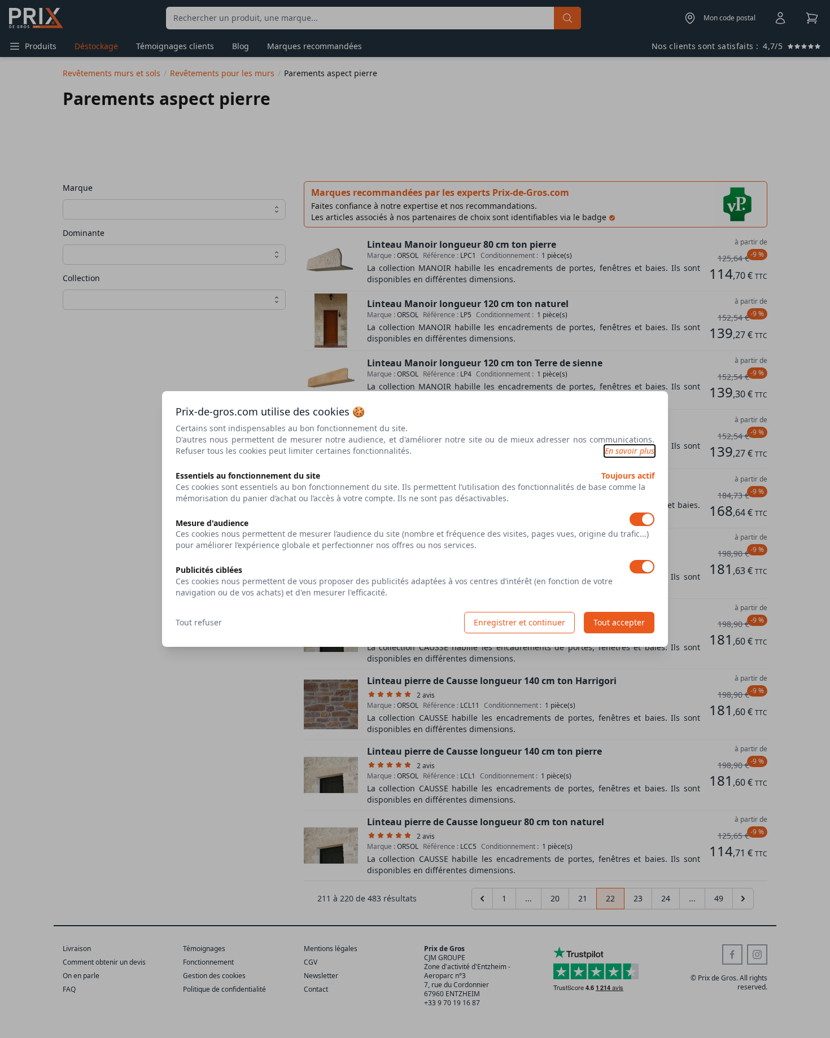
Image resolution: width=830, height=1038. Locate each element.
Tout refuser (199, 622)
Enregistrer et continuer (519, 622)
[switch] (642, 519)
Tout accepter (619, 622)
